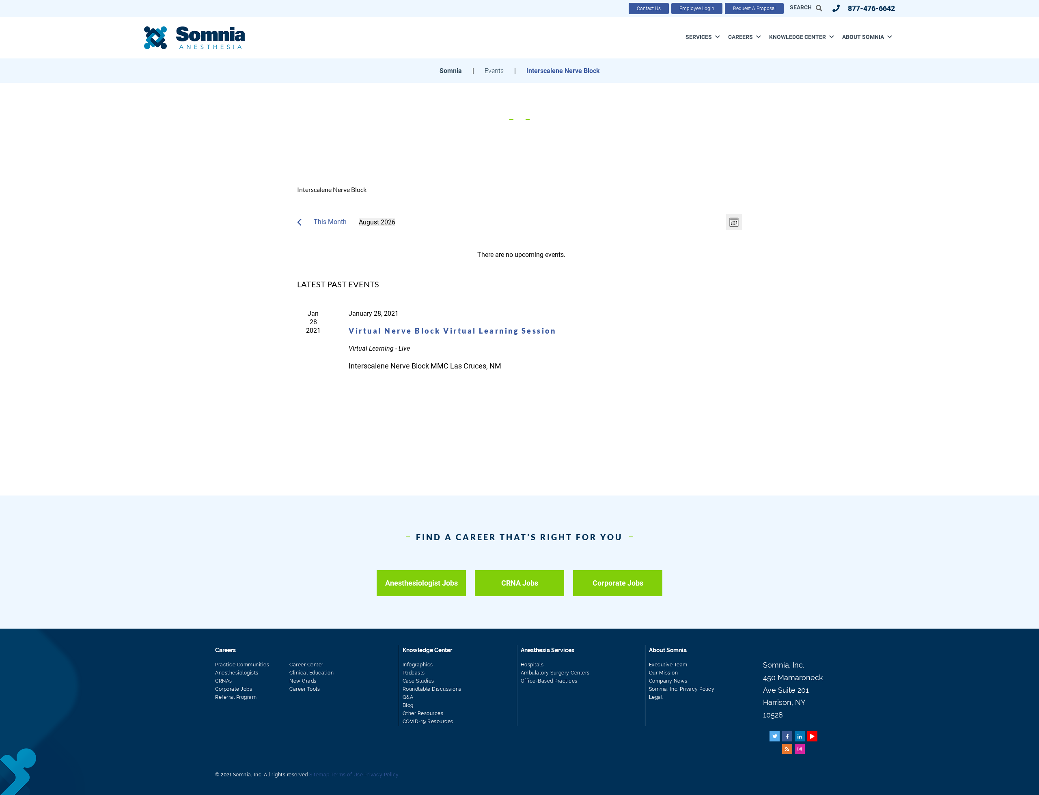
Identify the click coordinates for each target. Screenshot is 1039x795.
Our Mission (663, 673)
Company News (668, 681)
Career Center (306, 665)
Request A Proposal (754, 8)
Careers (740, 37)
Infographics (418, 665)
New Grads (303, 681)
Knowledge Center (797, 37)
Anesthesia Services (547, 650)
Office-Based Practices (549, 681)
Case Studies (418, 681)
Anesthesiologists (237, 673)
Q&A (408, 697)
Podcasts (414, 673)
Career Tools (304, 689)
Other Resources (423, 713)
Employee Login (696, 8)
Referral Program (236, 697)
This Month (330, 222)
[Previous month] (299, 222)
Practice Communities (242, 665)
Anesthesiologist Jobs (421, 583)
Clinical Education (311, 673)
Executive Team (668, 665)
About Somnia (863, 37)
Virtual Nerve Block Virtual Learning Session (452, 330)
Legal (656, 697)
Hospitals (532, 665)
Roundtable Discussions (432, 689)
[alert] (521, 254)
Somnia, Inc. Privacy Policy (682, 689)
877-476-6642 (871, 8)
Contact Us (649, 8)
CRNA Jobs (519, 583)
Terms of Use (347, 775)
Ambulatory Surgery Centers (555, 673)
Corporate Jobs (618, 583)
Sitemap (319, 775)
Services (698, 37)
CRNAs (223, 681)
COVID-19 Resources (428, 721)
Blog (408, 705)
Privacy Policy (381, 775)
